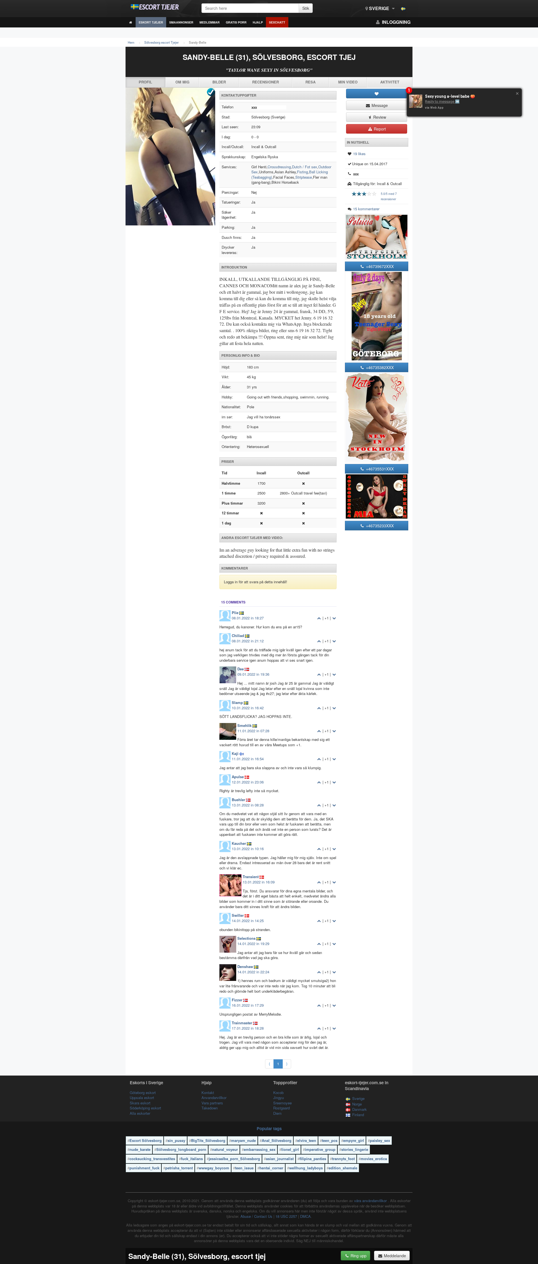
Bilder (219, 82)
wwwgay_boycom (214, 1167)
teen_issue (244, 1167)
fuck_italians (192, 1158)
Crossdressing (279, 166)
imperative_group (320, 1149)
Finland (358, 1114)
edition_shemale (343, 1167)
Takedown (209, 1108)
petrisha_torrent (179, 1167)
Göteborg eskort (143, 1092)
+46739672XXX (379, 266)
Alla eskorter (140, 1113)
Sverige (379, 8)
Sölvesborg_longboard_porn (181, 1149)
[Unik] (170, 157)
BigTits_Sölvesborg (208, 1140)
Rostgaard (281, 1108)
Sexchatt (277, 22)
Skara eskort (140, 1103)
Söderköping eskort (145, 1108)
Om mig (182, 82)
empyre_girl (353, 1140)
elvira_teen (306, 1140)
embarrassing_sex (259, 1149)
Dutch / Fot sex (304, 166)
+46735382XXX (379, 367)
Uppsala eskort (142, 1097)
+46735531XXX (379, 469)
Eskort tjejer (151, 22)
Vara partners (212, 1103)
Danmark (359, 1109)
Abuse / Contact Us (256, 1216)
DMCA (305, 1216)
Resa (310, 82)
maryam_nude (243, 1140)
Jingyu (278, 1097)
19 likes (359, 153)
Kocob (278, 1092)
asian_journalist (280, 1158)
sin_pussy (176, 1140)
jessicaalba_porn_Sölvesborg (234, 1158)
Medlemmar (210, 22)
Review (379, 117)
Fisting (302, 171)
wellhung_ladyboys (306, 1167)
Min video (348, 82)
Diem (277, 1113)
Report (379, 129)
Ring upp (358, 1255)
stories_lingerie (354, 1149)
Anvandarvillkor (213, 1097)
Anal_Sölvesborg (276, 1140)
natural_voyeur (225, 1149)
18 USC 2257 (286, 1216)
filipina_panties (313, 1158)
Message (379, 105)
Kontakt (207, 1092)
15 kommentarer (366, 208)
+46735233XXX (379, 525)
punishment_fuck (144, 1167)
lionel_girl (290, 1149)
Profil (145, 82)
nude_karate (139, 1149)
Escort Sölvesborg (145, 1140)
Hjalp (258, 22)
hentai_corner (271, 1167)
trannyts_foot (343, 1158)
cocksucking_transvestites (152, 1158)
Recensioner (265, 82)
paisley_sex (380, 1140)
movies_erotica (374, 1158)
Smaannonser (181, 22)
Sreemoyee (282, 1103)
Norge (357, 1104)
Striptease (303, 177)
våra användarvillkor (371, 1200)
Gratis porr (236, 22)
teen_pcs (329, 1140)
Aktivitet (389, 82)
